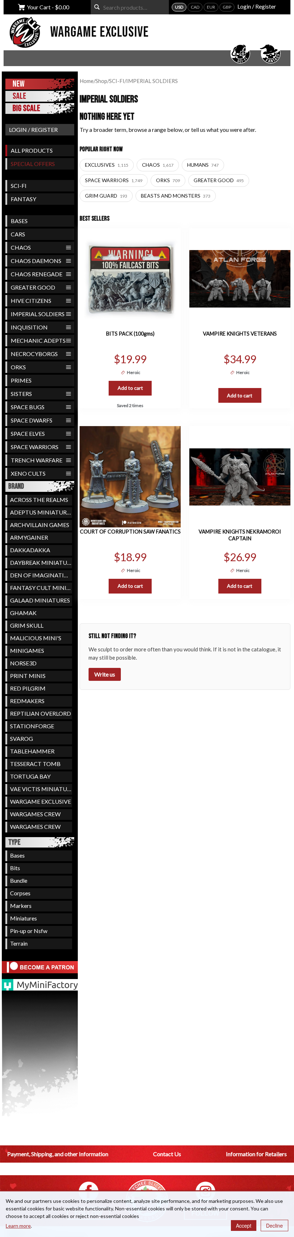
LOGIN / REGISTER (33, 129)
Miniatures (23, 918)
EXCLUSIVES (106, 165)
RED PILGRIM (28, 688)
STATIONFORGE (32, 726)
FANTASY (23, 198)
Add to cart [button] (130, 388)
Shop (101, 81)
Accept (243, 1225)
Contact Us (167, 1153)
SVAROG (21, 738)
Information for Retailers (256, 1153)
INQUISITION (29, 327)
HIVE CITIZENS (31, 300)
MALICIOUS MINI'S (35, 637)
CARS (18, 234)
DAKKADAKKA (30, 549)
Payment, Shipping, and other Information (57, 1153)
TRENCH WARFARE (36, 460)
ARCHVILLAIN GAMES (39, 524)
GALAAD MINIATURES (40, 600)
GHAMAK (23, 612)
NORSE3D (23, 663)
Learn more (18, 1226)
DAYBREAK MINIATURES (41, 562)
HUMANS (203, 165)
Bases (17, 855)
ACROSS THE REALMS (39, 499)
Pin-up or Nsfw (28, 930)
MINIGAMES (27, 650)
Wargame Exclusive (99, 32)
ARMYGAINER (29, 537)
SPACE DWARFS (31, 420)
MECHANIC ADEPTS (38, 340)
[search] (97, 7)
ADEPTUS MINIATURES (41, 512)
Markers (21, 905)
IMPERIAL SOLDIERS (38, 313)
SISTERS (21, 393)
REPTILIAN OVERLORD (40, 713)
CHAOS (21, 247)
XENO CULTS (28, 473)
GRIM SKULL (26, 625)
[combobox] (130, 7)
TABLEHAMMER (32, 751)
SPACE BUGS (27, 406)
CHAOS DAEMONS (36, 260)
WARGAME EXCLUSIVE (40, 801)
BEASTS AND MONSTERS (175, 196)
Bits (15, 867)
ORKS (18, 367)
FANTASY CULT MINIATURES (41, 587)
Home (87, 81)
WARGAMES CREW (35, 814)
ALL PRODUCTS (32, 150)
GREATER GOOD (33, 287)
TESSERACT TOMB (35, 763)
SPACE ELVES (28, 433)
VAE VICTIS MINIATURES (41, 788)
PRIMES (21, 380)
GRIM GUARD (106, 196)
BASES (19, 220)
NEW (18, 84)
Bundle (18, 880)
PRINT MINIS (28, 675)
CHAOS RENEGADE (36, 274)
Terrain (19, 943)
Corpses (20, 893)
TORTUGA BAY (30, 776)
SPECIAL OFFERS (33, 163)
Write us (104, 674)
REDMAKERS (27, 700)
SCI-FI (19, 185)
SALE (19, 96)
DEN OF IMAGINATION (41, 575)
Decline (274, 1225)
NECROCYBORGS (34, 353)
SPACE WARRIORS (34, 446)
